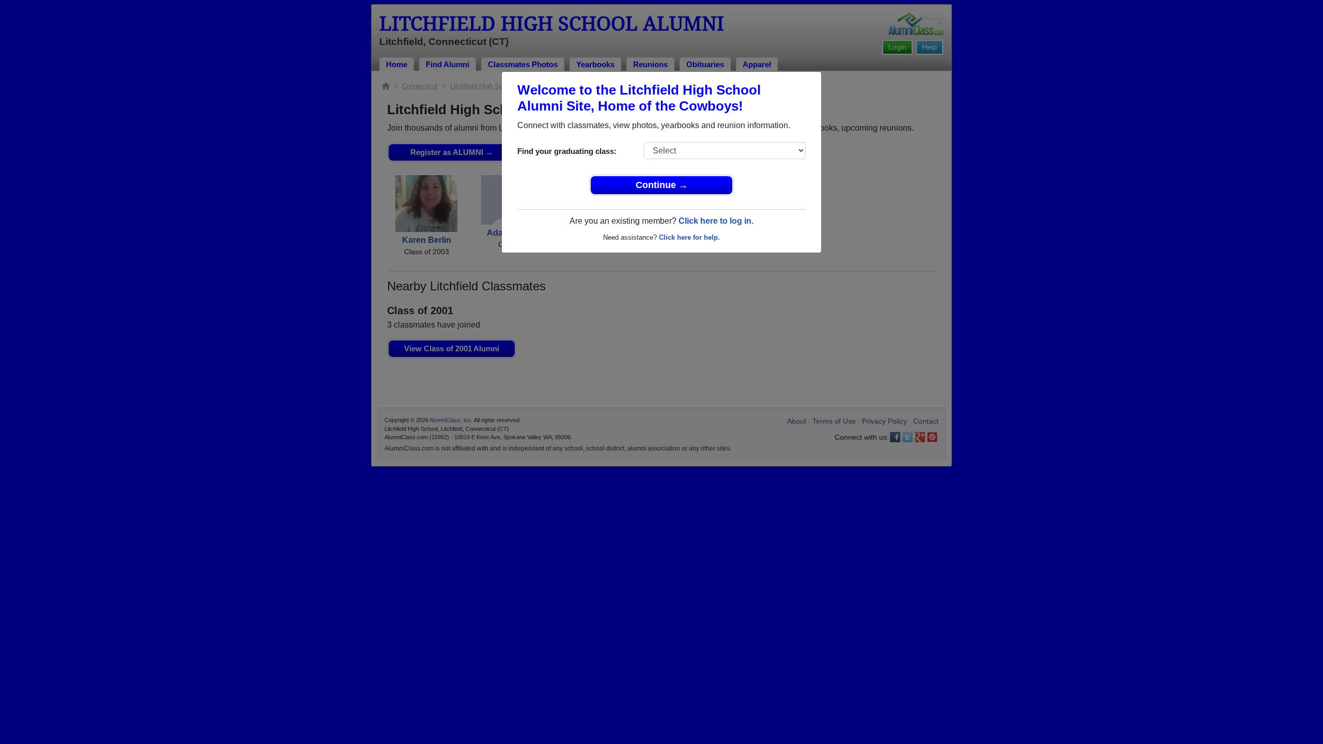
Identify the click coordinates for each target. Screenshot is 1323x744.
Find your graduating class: (567, 151)
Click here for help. (689, 237)
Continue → (662, 185)
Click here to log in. (716, 220)
